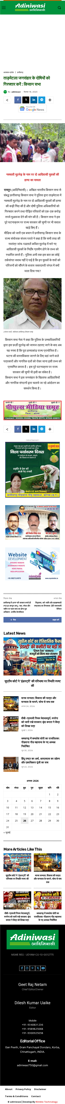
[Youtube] (43, 968)
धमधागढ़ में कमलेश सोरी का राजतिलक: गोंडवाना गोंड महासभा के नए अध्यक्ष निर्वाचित (40, 742)
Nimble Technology (47, 1102)
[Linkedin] (33, 100)
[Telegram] (41, 100)
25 (16, 820)
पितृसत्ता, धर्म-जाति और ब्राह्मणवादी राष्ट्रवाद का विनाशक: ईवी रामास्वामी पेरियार (48, 605)
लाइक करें (56, 619)
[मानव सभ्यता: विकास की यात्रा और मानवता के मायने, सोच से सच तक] (11, 703)
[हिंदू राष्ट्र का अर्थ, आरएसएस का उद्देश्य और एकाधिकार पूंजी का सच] (11, 764)
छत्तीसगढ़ (20, 72)
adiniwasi (16, 92)
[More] (50, 100)
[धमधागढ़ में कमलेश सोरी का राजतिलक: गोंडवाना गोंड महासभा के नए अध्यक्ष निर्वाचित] (11, 744)
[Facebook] (17, 100)
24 (7, 820)
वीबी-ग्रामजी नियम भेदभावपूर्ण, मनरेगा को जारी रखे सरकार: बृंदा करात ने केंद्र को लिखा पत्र (40, 722)
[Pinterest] (32, 968)
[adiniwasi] (5, 92)
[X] (25, 100)
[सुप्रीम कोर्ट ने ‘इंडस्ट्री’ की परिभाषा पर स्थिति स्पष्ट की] (32, 656)
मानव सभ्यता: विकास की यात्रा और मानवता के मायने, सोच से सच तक (48, 879)
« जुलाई (6, 832)
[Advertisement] (32, 43)
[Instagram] (27, 968)
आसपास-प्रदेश (8, 72)
